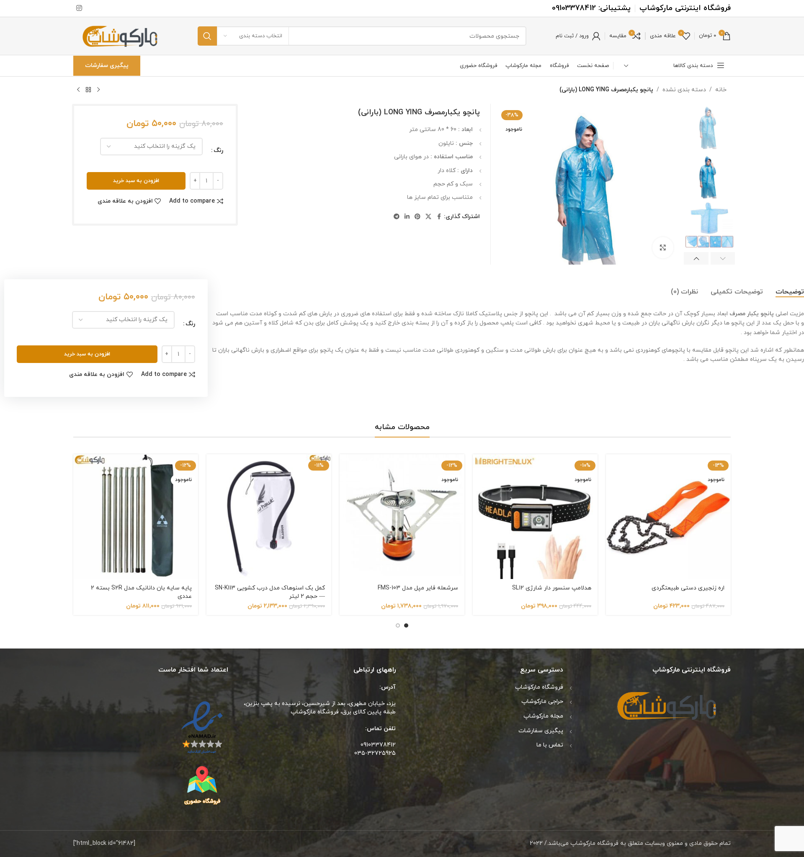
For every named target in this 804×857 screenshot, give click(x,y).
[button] (723, 258)
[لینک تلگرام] (396, 217)
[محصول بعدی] (78, 90)
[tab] (790, 292)
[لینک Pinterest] (417, 217)
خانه (721, 90)
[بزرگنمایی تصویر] (662, 247)
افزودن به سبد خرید (136, 181)
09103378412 (574, 8)
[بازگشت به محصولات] (88, 90)
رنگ (218, 150)
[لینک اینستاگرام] (79, 8)
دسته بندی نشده (684, 90)
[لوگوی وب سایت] (120, 35)
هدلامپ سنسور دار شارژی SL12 (551, 588)
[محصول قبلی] (98, 90)
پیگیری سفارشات (107, 65)
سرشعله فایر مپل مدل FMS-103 (418, 588)
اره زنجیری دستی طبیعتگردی (688, 588)
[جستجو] (207, 36)
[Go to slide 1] (406, 625)
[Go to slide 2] (398, 625)
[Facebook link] (439, 217)
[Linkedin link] (407, 217)
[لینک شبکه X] (428, 217)
